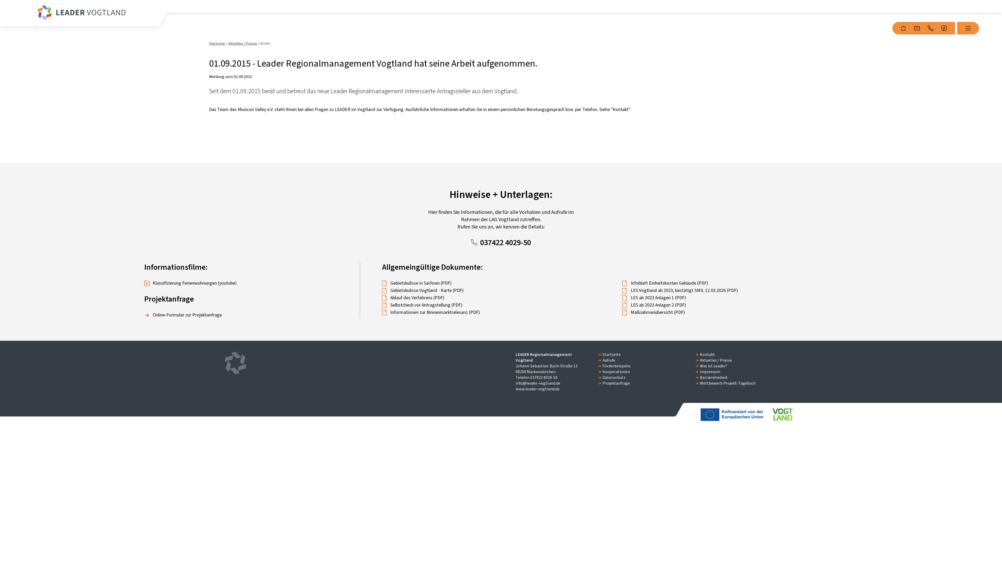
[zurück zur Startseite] (82, 12)
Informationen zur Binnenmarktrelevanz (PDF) (435, 312)
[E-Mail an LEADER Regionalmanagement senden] (917, 28)
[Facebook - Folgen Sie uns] (944, 28)
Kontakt (707, 354)
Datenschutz (614, 377)
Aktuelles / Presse (242, 43)
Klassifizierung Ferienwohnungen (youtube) (195, 283)
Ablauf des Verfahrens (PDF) (417, 298)
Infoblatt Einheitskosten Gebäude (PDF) (669, 283)
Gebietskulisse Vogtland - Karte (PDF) (427, 290)
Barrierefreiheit (714, 377)
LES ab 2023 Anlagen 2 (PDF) (658, 305)
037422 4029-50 (505, 242)
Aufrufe (609, 360)
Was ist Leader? (713, 366)
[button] (968, 28)
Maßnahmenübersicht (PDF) (658, 312)
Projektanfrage (616, 383)
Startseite (217, 43)
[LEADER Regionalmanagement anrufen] (930, 28)
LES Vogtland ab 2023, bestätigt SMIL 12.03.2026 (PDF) (684, 290)
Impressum (710, 372)
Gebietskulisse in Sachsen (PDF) (421, 283)
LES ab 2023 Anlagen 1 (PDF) (658, 298)
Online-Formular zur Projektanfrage (187, 315)
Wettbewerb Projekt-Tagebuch (728, 383)
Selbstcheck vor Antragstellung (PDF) (426, 305)
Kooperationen (616, 372)
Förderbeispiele (616, 366)
